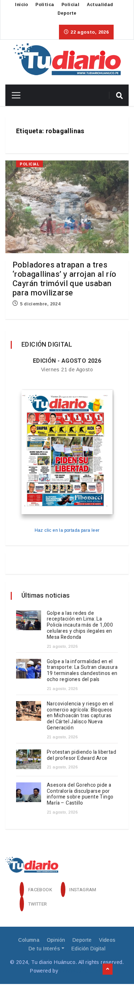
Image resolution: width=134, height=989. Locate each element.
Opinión (56, 940)
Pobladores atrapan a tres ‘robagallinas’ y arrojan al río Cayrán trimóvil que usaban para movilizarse (64, 279)
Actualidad (100, 4)
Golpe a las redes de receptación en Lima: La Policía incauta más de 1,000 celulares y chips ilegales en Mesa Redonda (80, 625)
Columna (28, 940)
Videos (107, 940)
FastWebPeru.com (82, 971)
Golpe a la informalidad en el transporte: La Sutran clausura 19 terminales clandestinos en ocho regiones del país (82, 670)
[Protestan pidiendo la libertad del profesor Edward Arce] (28, 759)
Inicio (21, 4)
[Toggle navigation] (13, 95)
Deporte (67, 13)
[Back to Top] (108, 969)
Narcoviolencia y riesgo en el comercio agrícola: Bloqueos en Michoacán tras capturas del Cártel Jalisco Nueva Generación (80, 716)
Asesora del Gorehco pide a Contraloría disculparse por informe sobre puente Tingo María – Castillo (80, 794)
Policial (70, 4)
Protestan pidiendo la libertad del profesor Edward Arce (81, 755)
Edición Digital (88, 948)
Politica (44, 4)
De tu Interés (44, 948)
